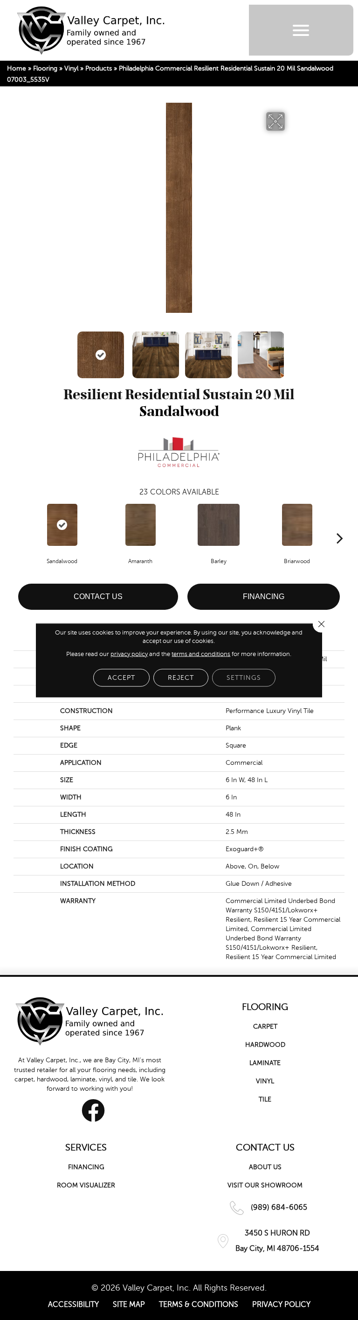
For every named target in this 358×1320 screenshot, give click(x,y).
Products (98, 68)
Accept (121, 677)
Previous (67, 350)
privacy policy (129, 653)
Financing (263, 596)
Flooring (45, 68)
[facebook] (93, 1110)
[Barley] (218, 524)
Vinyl (71, 68)
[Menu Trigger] (301, 30)
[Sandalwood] (62, 524)
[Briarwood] (297, 524)
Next (291, 350)
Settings (244, 677)
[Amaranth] (140, 524)
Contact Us (98, 596)
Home (16, 68)
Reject (181, 677)
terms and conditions (201, 653)
